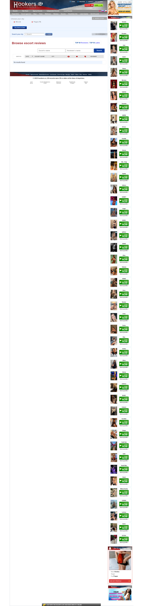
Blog (81, 74)
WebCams (48, 14)
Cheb (45, 83)
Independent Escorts (53, 11)
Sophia (124, 173)
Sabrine (124, 92)
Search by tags (61, 74)
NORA (124, 220)
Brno (18, 22)
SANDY (124, 197)
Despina (124, 33)
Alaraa (124, 372)
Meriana (124, 80)
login (96, 5)
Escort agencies (26, 14)
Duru (124, 290)
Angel (124, 208)
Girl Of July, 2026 (120, 548)
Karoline (124, 419)
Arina (123, 313)
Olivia (124, 360)
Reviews (56, 14)
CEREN (124, 500)
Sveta (124, 325)
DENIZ (124, 243)
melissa (124, 383)
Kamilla (124, 138)
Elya (124, 337)
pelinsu (124, 232)
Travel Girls (15, 14)
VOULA (124, 185)
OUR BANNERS (99, 1)
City (53, 56)
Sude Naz (124, 442)
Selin (124, 454)
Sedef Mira (124, 465)
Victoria (124, 22)
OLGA (124, 57)
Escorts (63, 14)
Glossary (85, 74)
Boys (35, 14)
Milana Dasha (124, 489)
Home (73, 1)
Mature (77, 74)
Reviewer (93, 56)
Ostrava (58, 83)
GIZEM (124, 115)
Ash (31, 82)
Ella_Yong (124, 162)
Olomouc (58, 82)
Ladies (94, 43)
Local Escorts (68, 11)
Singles (72, 74)
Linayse (124, 407)
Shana (124, 68)
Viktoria (124, 267)
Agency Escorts (34, 74)
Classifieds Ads (72, 14)
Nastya (124, 302)
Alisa (124, 255)
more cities (99, 18)
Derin (123, 524)
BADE (124, 395)
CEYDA (124, 535)
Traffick (90, 74)
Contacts (87, 5)
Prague (37, 22)
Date (27, 56)
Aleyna (124, 150)
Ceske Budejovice (45, 82)
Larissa (124, 512)
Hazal (124, 477)
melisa (124, 348)
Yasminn (124, 103)
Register (81, 1)
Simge (124, 430)
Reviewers (81, 43)
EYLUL (124, 127)
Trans (40, 14)
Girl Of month (95, 14)
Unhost (86, 82)
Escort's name (40, 56)
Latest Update (84, 14)
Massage (68, 74)
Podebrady (72, 82)
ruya (124, 45)
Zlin (86, 83)
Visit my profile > (124, 28)
